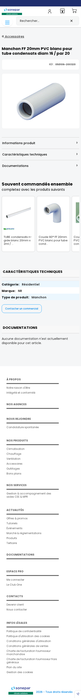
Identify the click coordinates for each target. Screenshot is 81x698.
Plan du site (14, 667)
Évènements (14, 528)
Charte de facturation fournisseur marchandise (28, 652)
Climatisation (15, 449)
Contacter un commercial (21, 308)
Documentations (20, 554)
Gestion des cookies (19, 672)
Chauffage (13, 454)
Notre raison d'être (18, 388)
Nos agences (16, 404)
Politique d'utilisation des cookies (28, 636)
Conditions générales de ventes (27, 646)
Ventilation (13, 459)
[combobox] (47, 20)
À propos (13, 379)
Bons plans (13, 473)
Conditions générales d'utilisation (28, 641)
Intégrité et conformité (20, 392)
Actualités (15, 510)
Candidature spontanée (22, 427)
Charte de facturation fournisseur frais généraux (31, 660)
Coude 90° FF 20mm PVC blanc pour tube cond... (53, 240)
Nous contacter (16, 609)
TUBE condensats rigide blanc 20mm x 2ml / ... (18, 240)
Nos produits (17, 440)
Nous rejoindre (18, 419)
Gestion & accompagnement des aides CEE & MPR (28, 495)
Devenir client (15, 604)
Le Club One (14, 584)
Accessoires (14, 36)
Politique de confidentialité (23, 631)
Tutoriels (11, 523)
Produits (11, 538)
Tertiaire (11, 543)
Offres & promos (17, 518)
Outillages (13, 468)
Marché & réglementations (23, 533)
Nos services (16, 485)
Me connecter (15, 580)
